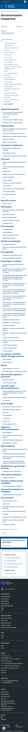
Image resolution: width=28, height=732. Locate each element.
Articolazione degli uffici (9, 139)
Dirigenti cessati (7, 171)
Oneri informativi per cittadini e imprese (13, 120)
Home (2, 11)
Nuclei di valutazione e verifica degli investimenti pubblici (15, 450)
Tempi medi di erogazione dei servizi (12, 409)
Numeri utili (3, 672)
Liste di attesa (6, 418)
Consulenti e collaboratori (12, 145)
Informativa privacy (5, 696)
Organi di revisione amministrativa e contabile (14, 397)
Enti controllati (7, 226)
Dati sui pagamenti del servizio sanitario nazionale (13, 436)
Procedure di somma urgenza (10, 348)
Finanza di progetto (7, 351)
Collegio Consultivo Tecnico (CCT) (11, 337)
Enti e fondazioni (5, 601)
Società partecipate (7, 232)
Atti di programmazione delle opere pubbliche (14, 454)
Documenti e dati (5, 599)
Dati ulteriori (6, 514)
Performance (6, 207)
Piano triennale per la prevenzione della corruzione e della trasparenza (12, 113)
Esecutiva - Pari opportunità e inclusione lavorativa (13, 341)
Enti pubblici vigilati (7, 229)
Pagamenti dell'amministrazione (10, 428)
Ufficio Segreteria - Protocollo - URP (9, 668)
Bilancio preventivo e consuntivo (11, 368)
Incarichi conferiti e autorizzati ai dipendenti (14, 189)
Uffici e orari (3, 670)
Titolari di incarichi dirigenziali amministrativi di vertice (14, 163)
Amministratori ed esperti (9, 153)
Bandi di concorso (8, 200)
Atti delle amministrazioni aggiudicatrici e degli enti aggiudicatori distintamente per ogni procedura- (14, 277)
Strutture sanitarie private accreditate (12, 482)
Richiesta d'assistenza (6, 710)
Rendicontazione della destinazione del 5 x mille (14, 517)
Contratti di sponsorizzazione (10, 345)
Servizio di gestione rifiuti (9, 424)
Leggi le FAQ (4, 705)
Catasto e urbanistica (6, 623)
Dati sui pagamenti (7, 432)
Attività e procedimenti (10, 241)
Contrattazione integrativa (9, 194)
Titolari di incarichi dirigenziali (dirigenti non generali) (14, 167)
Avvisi (2, 637)
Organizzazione (7, 126)
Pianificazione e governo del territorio (13, 467)
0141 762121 (8, 661)
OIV (3, 197)
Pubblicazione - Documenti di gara (11, 322)
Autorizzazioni (4, 620)
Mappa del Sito (19, 726)
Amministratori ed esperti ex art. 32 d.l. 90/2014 (15, 156)
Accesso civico (6, 504)
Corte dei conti (6, 400)
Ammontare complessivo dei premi (11, 220)
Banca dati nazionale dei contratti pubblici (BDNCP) (13, 265)
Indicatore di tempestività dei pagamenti (13, 440)
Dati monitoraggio (5, 725)
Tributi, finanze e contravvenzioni (8, 627)
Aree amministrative (6, 596)
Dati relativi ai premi (8, 223)
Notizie (2, 635)
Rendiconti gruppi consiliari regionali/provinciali (15, 136)
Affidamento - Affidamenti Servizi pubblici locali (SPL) (15, 334)
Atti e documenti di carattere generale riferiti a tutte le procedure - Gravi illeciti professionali (14, 309)
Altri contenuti (7, 498)
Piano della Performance (9, 214)
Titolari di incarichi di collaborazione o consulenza (12, 149)
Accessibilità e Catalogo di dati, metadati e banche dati (13, 507)
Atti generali (6, 117)
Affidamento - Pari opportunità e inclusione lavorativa (13, 329)
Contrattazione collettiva (9, 191)
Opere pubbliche (8, 446)
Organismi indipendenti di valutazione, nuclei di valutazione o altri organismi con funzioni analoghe (14, 392)
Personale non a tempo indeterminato (12, 183)
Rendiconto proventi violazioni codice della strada (13, 521)
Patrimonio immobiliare (8, 380)
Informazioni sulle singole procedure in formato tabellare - (15, 270)
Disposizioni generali (10, 109)
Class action (6, 412)
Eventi (2, 648)
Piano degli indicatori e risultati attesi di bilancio (15, 371)
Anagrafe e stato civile (6, 618)
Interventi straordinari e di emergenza (12, 490)
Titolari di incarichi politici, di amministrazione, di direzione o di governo (15, 129)
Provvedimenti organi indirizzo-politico (12, 255)
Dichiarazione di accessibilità (7, 701)
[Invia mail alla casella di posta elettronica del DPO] (12, 680)
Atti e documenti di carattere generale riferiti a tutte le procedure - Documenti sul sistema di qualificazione (14, 304)
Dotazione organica (7, 180)
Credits (8, 726)
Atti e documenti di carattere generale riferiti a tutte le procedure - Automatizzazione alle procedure (14, 285)
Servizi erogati (7, 403)
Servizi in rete (6, 421)
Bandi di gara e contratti (11, 261)
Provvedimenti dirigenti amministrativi (12, 258)
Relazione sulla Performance (10, 217)
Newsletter (3, 719)
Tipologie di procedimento (9, 244)
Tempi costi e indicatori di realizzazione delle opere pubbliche (14, 457)
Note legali (3, 698)
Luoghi (2, 645)
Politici (2, 608)
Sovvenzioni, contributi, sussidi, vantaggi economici (12, 355)
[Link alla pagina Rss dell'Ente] (2, 717)
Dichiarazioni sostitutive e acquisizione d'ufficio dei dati (14, 248)
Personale (5, 159)
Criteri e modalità (7, 359)
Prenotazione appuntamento (8, 708)
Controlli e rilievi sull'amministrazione (10, 387)
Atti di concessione (7, 362)
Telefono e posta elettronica (10, 142)
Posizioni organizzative (8, 177)
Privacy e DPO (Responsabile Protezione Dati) (14, 511)
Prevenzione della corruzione (10, 501)
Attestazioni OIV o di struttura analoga (12, 123)
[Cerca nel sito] (23, 6)
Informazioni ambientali (11, 474)
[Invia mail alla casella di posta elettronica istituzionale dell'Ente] (14, 663)
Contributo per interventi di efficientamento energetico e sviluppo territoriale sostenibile (14, 462)
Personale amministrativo (7, 605)
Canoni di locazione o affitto (10, 383)
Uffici (2, 610)
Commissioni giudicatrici (9, 325)
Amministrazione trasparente (8, 703)
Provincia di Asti (4, 692)
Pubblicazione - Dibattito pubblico (11, 320)
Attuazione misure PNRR (9, 524)
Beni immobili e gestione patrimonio (11, 375)
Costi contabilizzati (7, 415)
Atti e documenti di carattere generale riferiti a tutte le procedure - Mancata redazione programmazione (14, 297)
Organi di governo (5, 603)
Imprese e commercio (6, 625)
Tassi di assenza (7, 186)
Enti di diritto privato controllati (11, 235)
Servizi (16, 725)
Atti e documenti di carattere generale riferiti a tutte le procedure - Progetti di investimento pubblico (14, 315)
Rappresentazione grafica (9, 238)
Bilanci (4, 365)
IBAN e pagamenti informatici (10, 443)
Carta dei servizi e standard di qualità (12, 407)
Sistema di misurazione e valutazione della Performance (13, 210)
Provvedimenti (7, 252)
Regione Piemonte (5, 1)
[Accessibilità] (4, 728)
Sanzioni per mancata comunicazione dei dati (14, 133)
